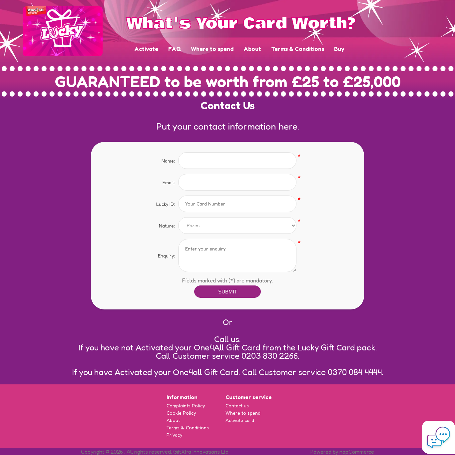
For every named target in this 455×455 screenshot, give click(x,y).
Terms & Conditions (297, 48)
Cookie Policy (181, 413)
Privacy (174, 435)
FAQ (174, 48)
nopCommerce (356, 451)
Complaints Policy (186, 405)
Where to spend (212, 48)
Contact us (237, 405)
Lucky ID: (165, 204)
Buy (339, 48)
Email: (169, 182)
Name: (168, 161)
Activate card (240, 420)
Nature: (167, 225)
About (252, 48)
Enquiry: (166, 255)
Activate (146, 48)
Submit (227, 291)
